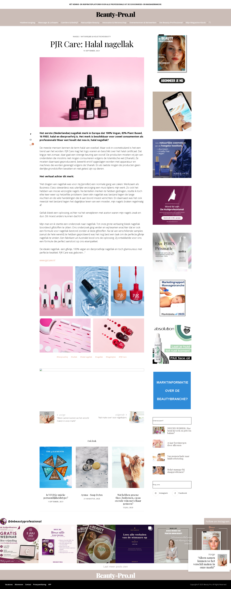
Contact (28, 584)
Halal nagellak (86, 357)
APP (49, 584)
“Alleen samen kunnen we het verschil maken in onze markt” (204, 562)
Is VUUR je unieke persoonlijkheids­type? (55, 496)
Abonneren (19, 584)
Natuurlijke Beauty (90, 22)
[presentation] (45, 473)
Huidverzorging (27, 22)
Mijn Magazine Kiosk (196, 22)
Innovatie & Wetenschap (114, 22)
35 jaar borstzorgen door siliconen (176, 444)
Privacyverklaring (39, 584)
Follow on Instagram (217, 521)
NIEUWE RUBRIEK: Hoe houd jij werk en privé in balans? (179, 430)
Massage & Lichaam (48, 22)
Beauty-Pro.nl (115, 14)
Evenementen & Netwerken (143, 22)
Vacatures (9, 584)
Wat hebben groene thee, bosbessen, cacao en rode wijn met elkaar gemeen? (128, 499)
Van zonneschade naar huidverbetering (178, 457)
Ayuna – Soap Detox (92, 494)
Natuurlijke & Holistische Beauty (96, 36)
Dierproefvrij (63, 357)
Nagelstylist (111, 357)
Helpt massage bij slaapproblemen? (176, 470)
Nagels (76, 36)
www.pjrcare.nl (47, 260)
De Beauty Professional (171, 22)
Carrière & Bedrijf (69, 22)
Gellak (74, 357)
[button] (19, 544)
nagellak (99, 357)
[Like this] (31, 145)
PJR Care (123, 357)
